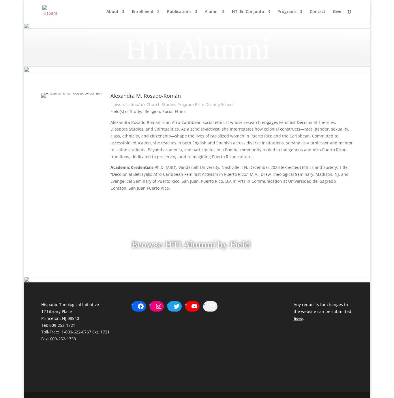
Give (337, 12)
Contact (317, 12)
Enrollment (143, 12)
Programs (287, 12)
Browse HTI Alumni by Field (191, 244)
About (112, 12)
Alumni (212, 12)
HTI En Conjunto (248, 12)
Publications (179, 12)
